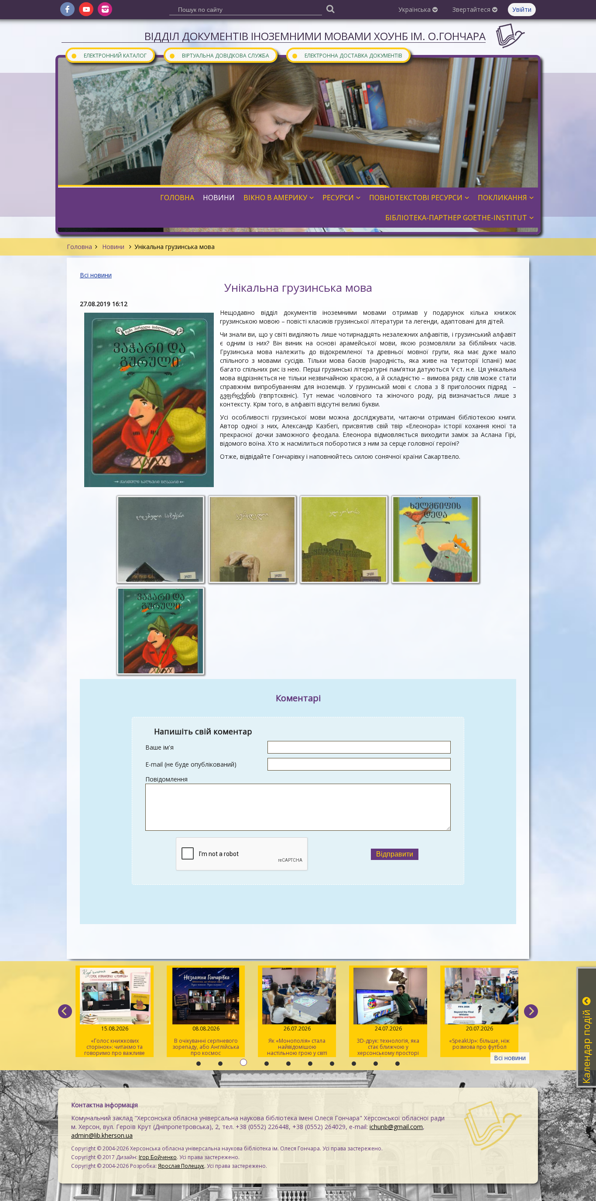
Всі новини (96, 275)
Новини (113, 246)
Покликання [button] (502, 197)
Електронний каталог (109, 55)
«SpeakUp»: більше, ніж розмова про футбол (479, 1038)
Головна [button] (177, 197)
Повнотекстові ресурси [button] (415, 197)
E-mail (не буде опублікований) (190, 764)
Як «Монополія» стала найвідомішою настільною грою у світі (297, 1041)
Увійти (521, 9)
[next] (531, 1011)
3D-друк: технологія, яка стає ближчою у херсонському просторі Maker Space (388, 1041)
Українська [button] (415, 9)
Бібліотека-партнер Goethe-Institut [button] (456, 217)
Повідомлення (166, 779)
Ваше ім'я (159, 747)
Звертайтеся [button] (472, 9)
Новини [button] (219, 197)
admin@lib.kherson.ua (102, 1135)
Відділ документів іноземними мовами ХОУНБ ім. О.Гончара (315, 36)
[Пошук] (330, 8)
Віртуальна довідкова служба (219, 55)
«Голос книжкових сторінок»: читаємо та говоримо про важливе (114, 1041)
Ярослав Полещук (181, 1166)
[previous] (65, 1011)
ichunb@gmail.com (396, 1127)
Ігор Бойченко (158, 1157)
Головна (79, 246)
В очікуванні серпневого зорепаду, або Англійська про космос (205, 1041)
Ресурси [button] (338, 197)
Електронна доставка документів (346, 55)
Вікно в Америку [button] (275, 197)
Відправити (394, 854)
